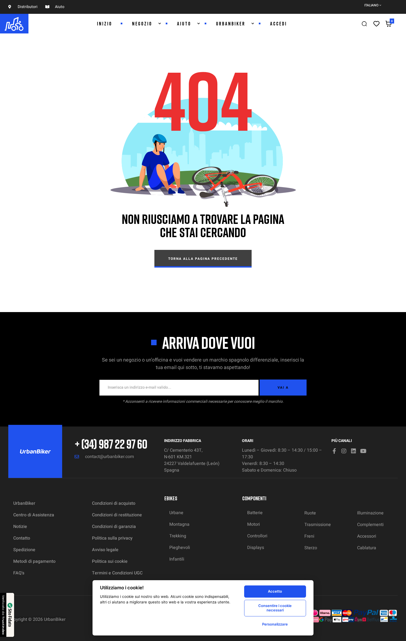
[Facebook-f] (334, 451)
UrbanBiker (54, 619)
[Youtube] (363, 451)
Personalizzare (275, 624)
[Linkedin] (353, 451)
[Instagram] (344, 451)
